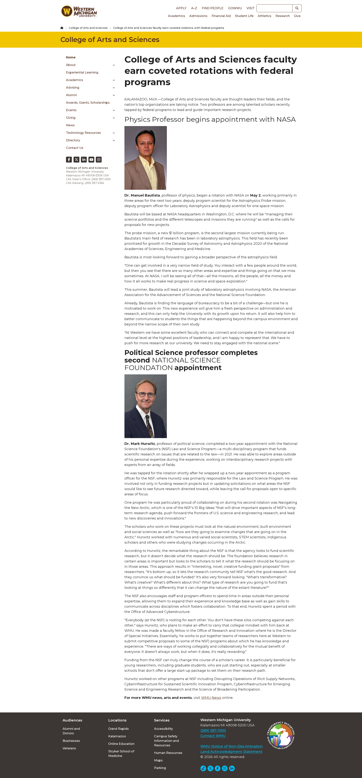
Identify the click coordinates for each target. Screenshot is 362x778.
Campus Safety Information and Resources (166, 740)
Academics (176, 16)
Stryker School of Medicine (121, 754)
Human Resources (168, 753)
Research (282, 16)
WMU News (211, 698)
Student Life (244, 16)
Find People (212, 8)
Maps (158, 760)
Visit (251, 8)
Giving (70, 117)
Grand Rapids (118, 729)
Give (297, 16)
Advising (72, 87)
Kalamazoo (117, 736)
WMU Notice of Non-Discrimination (231, 746)
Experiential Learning (82, 72)
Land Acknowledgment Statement (231, 752)
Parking (160, 768)
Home (71, 57)
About (71, 65)
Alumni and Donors (71, 731)
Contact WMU (213, 736)
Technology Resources (83, 133)
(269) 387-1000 (213, 730)
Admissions (198, 16)
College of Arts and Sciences (88, 28)
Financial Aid (221, 16)
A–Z (194, 8)
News (70, 125)
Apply (181, 8)
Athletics (264, 16)
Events (71, 110)
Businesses (71, 741)
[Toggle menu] (112, 65)
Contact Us (74, 148)
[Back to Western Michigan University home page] (79, 12)
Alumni (71, 95)
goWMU (235, 8)
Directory (73, 140)
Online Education (121, 744)
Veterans (69, 748)
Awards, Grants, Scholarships (88, 102)
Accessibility (163, 729)
